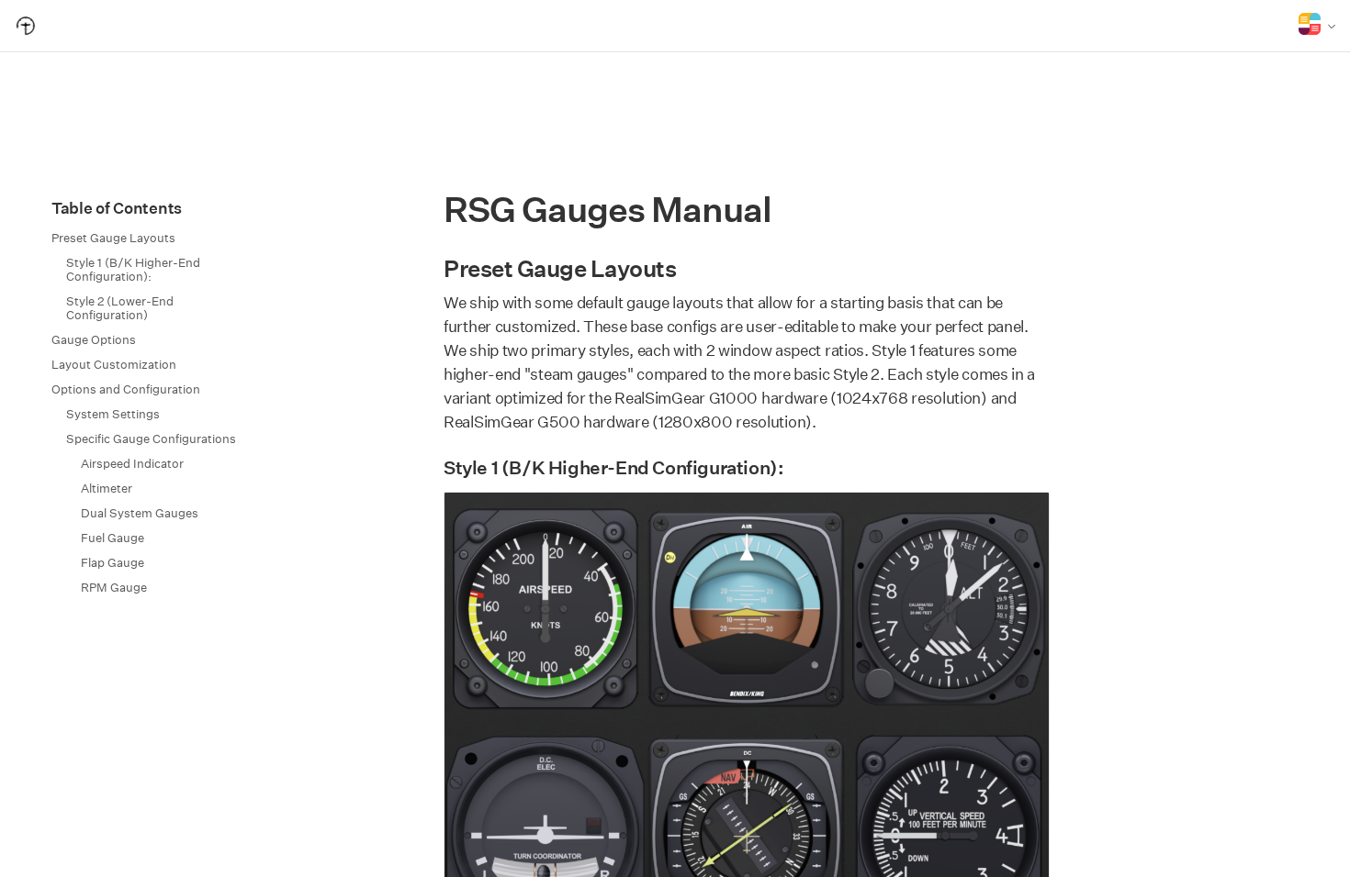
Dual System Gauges (139, 513)
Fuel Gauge (112, 538)
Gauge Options (93, 340)
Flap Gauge (112, 563)
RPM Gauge (114, 587)
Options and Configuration (125, 389)
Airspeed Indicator (132, 464)
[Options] (1317, 26)
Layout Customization (113, 365)
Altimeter (106, 488)
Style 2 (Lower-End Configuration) (120, 308)
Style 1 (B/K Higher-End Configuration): (133, 269)
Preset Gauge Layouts (113, 238)
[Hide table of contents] (35, 208)
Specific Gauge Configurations (151, 439)
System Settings (113, 414)
